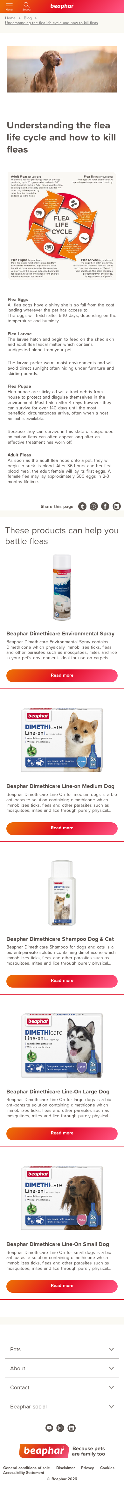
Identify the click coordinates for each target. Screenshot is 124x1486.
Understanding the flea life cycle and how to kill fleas (51, 23)
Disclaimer (65, 1467)
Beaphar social (28, 1406)
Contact (19, 1387)
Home (10, 18)
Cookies (107, 1467)
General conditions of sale (26, 1467)
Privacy (87, 1467)
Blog (28, 18)
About (17, 1368)
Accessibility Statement (23, 1472)
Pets (15, 1349)
